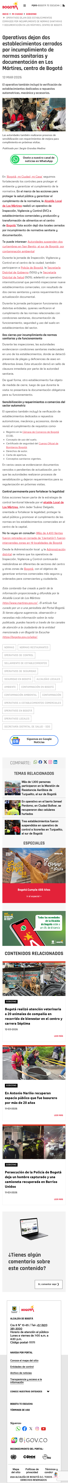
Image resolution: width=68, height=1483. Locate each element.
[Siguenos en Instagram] (37, 1428)
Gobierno (31, 14)
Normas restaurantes (34, 647)
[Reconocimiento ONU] (13, 1456)
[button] (35, 763)
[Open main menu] (24, 5)
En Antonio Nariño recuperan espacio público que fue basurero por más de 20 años (31, 1098)
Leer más (58, 1036)
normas (9, 647)
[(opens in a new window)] (50, 763)
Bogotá (11, 225)
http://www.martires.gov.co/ (20, 603)
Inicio (5, 14)
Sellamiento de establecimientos (25, 663)
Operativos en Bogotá (18, 710)
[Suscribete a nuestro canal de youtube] (43, 1428)
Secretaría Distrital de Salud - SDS (27, 726)
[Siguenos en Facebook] (18, 1428)
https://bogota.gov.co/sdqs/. (19, 637)
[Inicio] (10, 6)
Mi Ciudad (17, 14)
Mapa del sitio (15, 1471)
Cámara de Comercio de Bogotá (40, 431)
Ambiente (10, 687)
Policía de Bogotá (32, 267)
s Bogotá (22, 447)
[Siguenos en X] (30, 1428)
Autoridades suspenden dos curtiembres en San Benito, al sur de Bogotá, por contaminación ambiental (33, 246)
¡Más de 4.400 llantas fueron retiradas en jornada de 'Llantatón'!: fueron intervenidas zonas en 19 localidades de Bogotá (33, 537)
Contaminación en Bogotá (37, 687)
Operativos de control (18, 655)
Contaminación (51, 695)
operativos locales (16, 718)
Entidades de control (22, 1366)
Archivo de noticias (21, 1372)
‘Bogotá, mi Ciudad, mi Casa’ (24, 176)
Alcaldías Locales (48, 679)
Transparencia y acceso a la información (26, 1381)
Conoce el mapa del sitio (24, 1360)
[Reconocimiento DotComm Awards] (29, 1456)
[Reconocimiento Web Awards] (46, 1456)
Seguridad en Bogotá (17, 679)
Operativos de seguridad (20, 671)
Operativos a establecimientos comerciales (32, 703)
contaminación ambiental (20, 695)
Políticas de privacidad (32, 1471)
